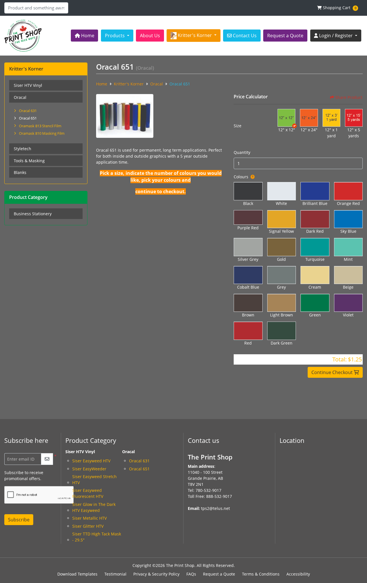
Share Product (348, 97)
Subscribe (19, 520)
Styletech (22, 148)
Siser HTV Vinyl (28, 85)
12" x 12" (286, 129)
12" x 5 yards (353, 132)
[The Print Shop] (23, 35)
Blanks (20, 172)
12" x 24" (308, 129)
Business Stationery (33, 213)
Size (237, 125)
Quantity (242, 152)
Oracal (20, 97)
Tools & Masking (29, 160)
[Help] (251, 176)
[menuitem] (84, 35)
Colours (241, 176)
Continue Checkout (332, 372)
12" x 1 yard (331, 132)
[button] (286, 118)
